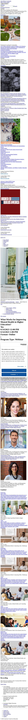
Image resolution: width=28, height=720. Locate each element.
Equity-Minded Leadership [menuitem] (20, 94)
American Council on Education (7, 301)
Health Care (3, 153)
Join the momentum (5, 188)
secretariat (5, 704)
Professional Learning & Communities (9, 45)
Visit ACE (5, 715)
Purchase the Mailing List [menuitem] (6, 219)
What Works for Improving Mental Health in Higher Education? (13, 381)
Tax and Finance (4, 166)
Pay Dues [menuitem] (14, 219)
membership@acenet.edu (6, 229)
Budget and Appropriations (6, 144)
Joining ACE (3, 215)
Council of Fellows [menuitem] (15, 46)
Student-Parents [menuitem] (13, 99)
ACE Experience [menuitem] (4, 225)
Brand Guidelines (7, 714)
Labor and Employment (6, 155)
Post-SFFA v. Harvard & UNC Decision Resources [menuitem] (12, 96)
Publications (5, 241)
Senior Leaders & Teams (6, 107)
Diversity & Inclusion (5, 92)
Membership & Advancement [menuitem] (7, 182)
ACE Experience (4, 54)
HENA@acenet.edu (5, 178)
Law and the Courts (5, 156)
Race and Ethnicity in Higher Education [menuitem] (9, 93)
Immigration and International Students (9, 154)
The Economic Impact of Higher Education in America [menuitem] (12, 159)
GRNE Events (11, 181)
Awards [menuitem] (2, 56)
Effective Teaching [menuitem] (21, 100)
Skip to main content (5, 2)
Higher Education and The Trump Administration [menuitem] (11, 161)
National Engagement (5, 158)
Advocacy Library (4, 181)
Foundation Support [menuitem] (16, 222)
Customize (13, 374)
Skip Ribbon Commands (6, 1)
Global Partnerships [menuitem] (20, 103)
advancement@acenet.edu (6, 234)
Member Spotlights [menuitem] (22, 216)
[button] (15, 6)
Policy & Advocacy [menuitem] (5, 110)
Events (4, 242)
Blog (4, 243)
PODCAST (5, 244)
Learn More (3, 65)
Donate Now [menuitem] (12, 221)
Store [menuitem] (22, 222)
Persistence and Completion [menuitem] (10, 100)
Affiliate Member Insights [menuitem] (6, 222)
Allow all (14, 370)
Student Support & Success (6, 97)
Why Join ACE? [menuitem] (4, 216)
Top (1, 304)
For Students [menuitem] (8, 52)
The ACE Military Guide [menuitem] (12, 53)
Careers (5, 716)
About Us (5, 245)
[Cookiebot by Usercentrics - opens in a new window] (20, 345)
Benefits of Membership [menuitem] (13, 216)
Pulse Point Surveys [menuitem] (5, 108)
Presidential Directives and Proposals (8, 160)
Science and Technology (6, 164)
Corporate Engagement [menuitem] (20, 221)
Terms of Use (6, 711)
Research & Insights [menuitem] (5, 57)
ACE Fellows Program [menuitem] (5, 46)
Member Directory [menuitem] (20, 219)
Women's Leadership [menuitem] (10, 94)
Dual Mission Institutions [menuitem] (10, 47)
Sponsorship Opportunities (6, 224)
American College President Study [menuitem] (16, 108)
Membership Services (5, 217)
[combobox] (7, 6)
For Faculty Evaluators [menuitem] (16, 52)
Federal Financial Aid (5, 152)
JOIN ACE (3, 237)
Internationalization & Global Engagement (10, 102)
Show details (20, 366)
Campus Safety (4, 148)
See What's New (4, 117)
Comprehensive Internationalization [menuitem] (8, 103)
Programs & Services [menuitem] (5, 7)
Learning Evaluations (5, 49)
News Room (6, 239)
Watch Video (3, 684)
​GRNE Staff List (4, 173)
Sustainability (3, 165)
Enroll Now (3, 14)
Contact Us (5, 710)
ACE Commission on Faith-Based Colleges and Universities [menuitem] (13, 48)
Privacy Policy (6, 712)
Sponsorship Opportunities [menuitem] (10, 56)
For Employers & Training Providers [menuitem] (8, 51)
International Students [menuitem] (5, 104)
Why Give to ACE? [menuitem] (5, 221)
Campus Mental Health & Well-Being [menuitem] (9, 98)
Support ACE (3, 220)
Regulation (3, 162)
